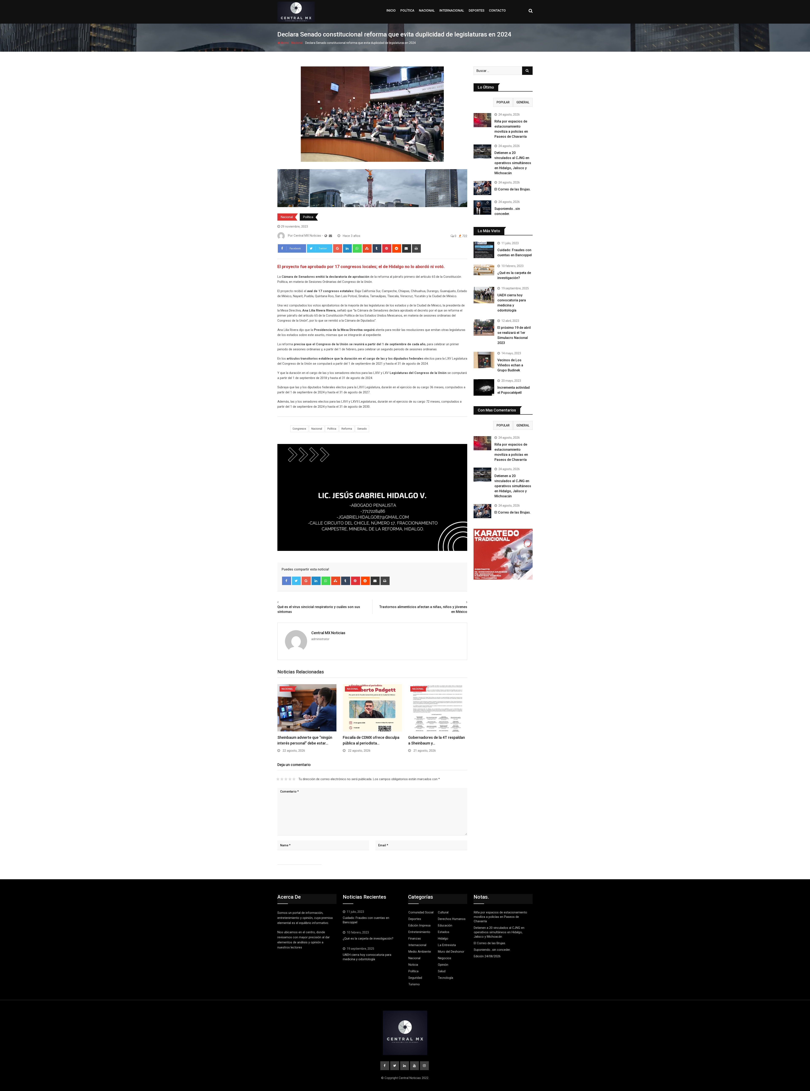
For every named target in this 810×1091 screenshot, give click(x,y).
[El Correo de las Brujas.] (482, 188)
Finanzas (414, 938)
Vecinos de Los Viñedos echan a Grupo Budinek (510, 365)
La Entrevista (447, 945)
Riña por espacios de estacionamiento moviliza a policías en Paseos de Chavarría (500, 916)
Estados (443, 932)
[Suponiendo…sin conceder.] (482, 207)
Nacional (427, 10)
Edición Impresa (419, 925)
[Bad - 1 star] (278, 779)
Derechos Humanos (452, 919)
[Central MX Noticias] (330, 236)
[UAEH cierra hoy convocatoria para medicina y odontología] (484, 295)
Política (407, 10)
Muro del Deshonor (451, 951)
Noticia (413, 965)
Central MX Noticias (328, 633)
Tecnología (445, 978)
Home (284, 43)
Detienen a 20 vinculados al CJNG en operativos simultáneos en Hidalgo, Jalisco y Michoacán (512, 163)
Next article (457, 602)
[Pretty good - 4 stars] (290, 779)
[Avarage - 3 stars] (286, 779)
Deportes (476, 10)
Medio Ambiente (419, 951)
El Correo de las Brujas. (512, 189)
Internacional (451, 10)
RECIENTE (483, 102)
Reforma (347, 428)
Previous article (290, 602)
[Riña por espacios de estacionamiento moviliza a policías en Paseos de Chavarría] (482, 120)
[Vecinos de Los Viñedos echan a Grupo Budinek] (484, 360)
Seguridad (415, 978)
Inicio (391, 10)
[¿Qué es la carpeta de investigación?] (484, 269)
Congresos (299, 428)
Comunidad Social (420, 912)
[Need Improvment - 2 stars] (282, 779)
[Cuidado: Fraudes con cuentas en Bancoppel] (484, 250)
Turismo (414, 984)
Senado (362, 428)
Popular (503, 102)
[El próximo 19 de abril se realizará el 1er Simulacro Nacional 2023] (484, 327)
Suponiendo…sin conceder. (492, 950)
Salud (442, 971)
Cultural (443, 912)
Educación (445, 925)
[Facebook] (286, 581)
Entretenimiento (419, 932)
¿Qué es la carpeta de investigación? (368, 938)
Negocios (444, 958)
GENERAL (522, 102)
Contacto (497, 10)
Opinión (443, 965)
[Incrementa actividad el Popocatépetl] (484, 387)
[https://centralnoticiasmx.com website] (326, 236)
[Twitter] (296, 581)
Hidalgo (443, 938)
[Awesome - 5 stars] (294, 779)
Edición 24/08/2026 (487, 956)
